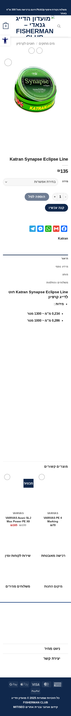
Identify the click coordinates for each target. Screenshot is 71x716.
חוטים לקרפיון (25, 43)
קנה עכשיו (56, 207)
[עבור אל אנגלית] (32, 4)
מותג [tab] (65, 274)
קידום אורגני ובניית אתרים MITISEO (35, 707)
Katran (63, 238)
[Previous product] (31, 50)
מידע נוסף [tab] (62, 266)
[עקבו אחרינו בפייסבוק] (47, 667)
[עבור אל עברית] (40, 4)
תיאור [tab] (64, 258)
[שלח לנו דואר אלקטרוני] (31, 667)
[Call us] (24, 667)
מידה (65, 181)
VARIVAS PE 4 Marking (53, 519)
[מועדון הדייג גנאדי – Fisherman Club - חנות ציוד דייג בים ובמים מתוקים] (34, 26)
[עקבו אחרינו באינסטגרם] (39, 667)
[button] (5, 40)
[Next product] (39, 50)
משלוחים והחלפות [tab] (57, 282)
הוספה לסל (36, 196)
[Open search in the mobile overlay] (59, 26)
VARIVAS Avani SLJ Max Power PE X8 (18, 519)
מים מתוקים (47, 43)
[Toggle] (64, 649)
